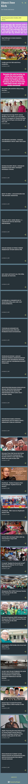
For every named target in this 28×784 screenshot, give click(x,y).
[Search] (22, 3)
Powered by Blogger (15, 782)
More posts (14, 777)
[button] (25, 43)
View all (3, 19)
